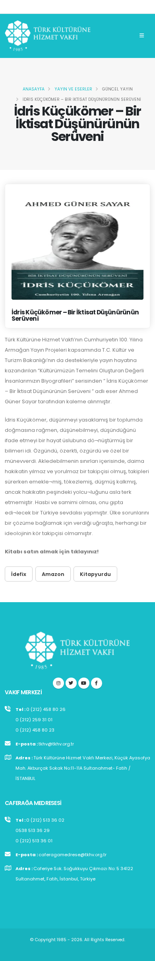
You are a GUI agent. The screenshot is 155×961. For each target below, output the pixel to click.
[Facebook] (96, 683)
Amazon (53, 574)
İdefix (18, 574)
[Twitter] (71, 683)
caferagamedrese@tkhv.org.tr (73, 854)
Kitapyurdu (95, 574)
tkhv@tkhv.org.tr (56, 744)
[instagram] (58, 683)
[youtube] (83, 683)
